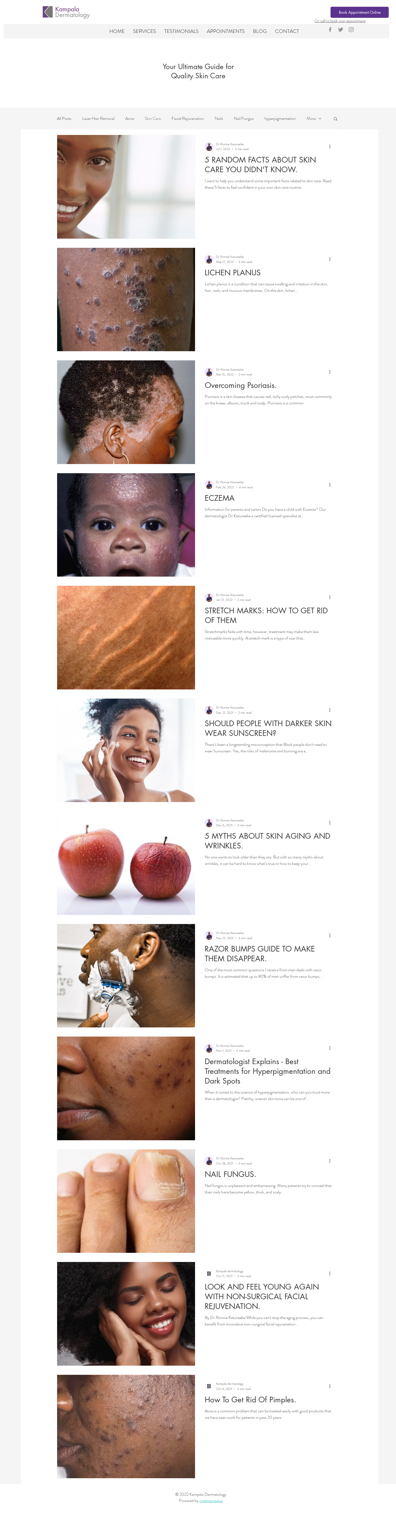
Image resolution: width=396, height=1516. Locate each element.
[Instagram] (351, 29)
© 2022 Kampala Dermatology (200, 1494)
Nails (219, 118)
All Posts (64, 118)
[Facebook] (330, 29)
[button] (144, 31)
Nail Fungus (244, 118)
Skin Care (153, 118)
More (311, 118)
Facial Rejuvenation (188, 118)
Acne (129, 118)
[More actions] (331, 146)
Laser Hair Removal (98, 118)
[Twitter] (340, 29)
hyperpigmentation (280, 118)
